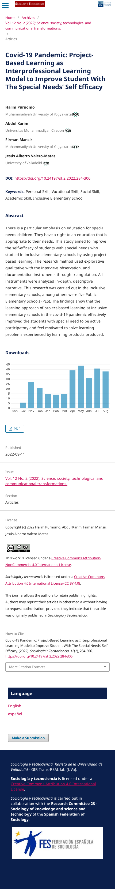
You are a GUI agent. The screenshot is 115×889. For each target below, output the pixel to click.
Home (10, 17)
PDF (16, 428)
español (15, 713)
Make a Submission (28, 737)
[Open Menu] (5, 5)
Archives (28, 17)
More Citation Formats (27, 666)
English (14, 705)
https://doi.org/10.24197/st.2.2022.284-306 (52, 178)
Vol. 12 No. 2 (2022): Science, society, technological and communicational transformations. (48, 25)
